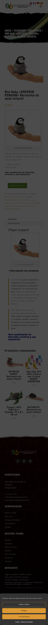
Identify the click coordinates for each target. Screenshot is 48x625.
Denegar (24, 610)
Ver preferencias (24, 617)
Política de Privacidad (27, 622)
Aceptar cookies (24, 604)
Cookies (17, 622)
